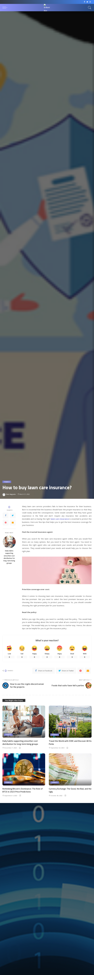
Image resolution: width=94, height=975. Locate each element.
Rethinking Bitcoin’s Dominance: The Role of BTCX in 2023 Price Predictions (22, 790)
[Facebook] (84, 2)
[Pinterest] (6, 522)
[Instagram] (90, 2)
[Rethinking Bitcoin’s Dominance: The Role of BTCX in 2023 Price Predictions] (23, 769)
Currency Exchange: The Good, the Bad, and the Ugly (70, 790)
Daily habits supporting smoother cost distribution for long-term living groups (9, 556)
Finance (7, 482)
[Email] (13, 522)
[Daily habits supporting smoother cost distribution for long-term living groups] (9, 541)
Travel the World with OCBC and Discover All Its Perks (70, 742)
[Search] (89, 7)
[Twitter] (87, 2)
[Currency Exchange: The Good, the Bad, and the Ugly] (70, 769)
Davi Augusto (11, 494)
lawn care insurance (60, 519)
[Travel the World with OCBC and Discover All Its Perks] (70, 722)
